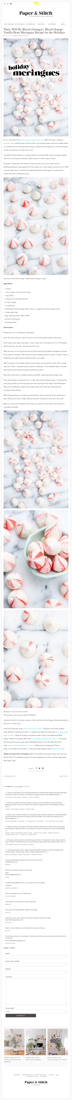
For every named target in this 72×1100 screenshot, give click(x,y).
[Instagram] (4, 4)
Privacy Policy (32, 1076)
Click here (18, 786)
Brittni (8, 35)
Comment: (9, 977)
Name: (8, 953)
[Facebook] (11, 4)
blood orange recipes (28, 140)
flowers (52, 24)
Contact (43, 1076)
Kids (63, 24)
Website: (8, 969)
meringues (7, 143)
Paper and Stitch (36, 14)
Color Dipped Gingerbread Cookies (44, 738)
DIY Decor (9, 24)
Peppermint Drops (58, 748)
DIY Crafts (20, 24)
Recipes (41, 24)
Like (38, 140)
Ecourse (17, 1075)
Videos (51, 1075)
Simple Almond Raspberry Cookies (20, 745)
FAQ (57, 1075)
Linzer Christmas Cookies (32, 728)
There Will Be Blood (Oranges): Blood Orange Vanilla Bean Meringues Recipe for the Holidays (34, 30)
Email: (12, 961)
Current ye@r (10, 1008)
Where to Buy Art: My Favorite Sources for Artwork (12, 1059)
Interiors (30, 24)
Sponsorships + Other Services (34, 1075)
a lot (41, 140)
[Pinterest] (7, 4)
